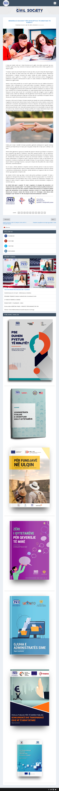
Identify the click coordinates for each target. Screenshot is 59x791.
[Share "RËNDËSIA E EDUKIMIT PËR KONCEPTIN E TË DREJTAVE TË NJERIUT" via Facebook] (18, 212)
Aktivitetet (35, 25)
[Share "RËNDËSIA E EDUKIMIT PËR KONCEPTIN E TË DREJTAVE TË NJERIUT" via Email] (41, 212)
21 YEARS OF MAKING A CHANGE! (12, 299)
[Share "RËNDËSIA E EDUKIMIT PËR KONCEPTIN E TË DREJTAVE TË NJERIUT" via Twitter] (21, 212)
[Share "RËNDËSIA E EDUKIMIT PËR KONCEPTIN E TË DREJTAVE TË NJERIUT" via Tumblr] (27, 212)
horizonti (23, 25)
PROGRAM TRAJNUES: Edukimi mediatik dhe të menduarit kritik (20, 296)
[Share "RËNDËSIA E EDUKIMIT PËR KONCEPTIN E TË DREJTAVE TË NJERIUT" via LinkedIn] (33, 212)
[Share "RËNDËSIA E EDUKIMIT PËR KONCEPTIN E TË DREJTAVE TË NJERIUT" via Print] (44, 212)
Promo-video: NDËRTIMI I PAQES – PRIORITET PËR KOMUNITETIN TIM (21, 306)
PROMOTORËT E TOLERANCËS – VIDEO (13, 303)
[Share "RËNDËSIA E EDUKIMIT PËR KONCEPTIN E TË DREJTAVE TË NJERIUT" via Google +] (24, 212)
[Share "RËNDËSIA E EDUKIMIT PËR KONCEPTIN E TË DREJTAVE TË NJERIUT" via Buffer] (36, 212)
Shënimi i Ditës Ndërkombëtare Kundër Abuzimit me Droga (19, 309)
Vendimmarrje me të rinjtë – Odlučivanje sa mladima (17, 293)
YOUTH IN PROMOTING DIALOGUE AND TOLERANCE (17, 289)
